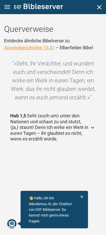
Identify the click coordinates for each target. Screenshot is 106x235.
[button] (7, 7)
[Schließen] (99, 7)
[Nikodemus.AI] (11, 223)
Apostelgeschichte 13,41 (29, 47)
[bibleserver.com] (38, 7)
